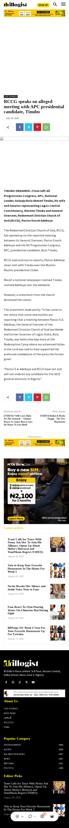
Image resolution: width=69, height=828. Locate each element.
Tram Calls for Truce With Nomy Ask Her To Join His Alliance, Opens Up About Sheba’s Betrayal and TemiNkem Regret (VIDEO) (25, 546)
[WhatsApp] (46, 127)
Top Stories (11, 96)
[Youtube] (33, 682)
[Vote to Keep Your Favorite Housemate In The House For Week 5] (57, 570)
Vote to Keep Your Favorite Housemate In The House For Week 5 (26, 568)
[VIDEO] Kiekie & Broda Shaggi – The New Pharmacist (52, 418)
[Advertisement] (34, 54)
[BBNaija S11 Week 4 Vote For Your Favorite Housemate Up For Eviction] (57, 633)
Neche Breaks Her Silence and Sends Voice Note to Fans (26, 588)
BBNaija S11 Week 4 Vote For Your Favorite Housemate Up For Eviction (26, 631)
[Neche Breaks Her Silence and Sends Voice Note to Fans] (57, 591)
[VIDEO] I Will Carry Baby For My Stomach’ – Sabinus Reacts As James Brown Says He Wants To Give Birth (18, 420)
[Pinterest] (37, 127)
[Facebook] (20, 127)
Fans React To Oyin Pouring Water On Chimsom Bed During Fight (28, 610)
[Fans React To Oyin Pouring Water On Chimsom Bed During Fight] (57, 612)
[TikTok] (19, 682)
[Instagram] (13, 682)
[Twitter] (28, 127)
